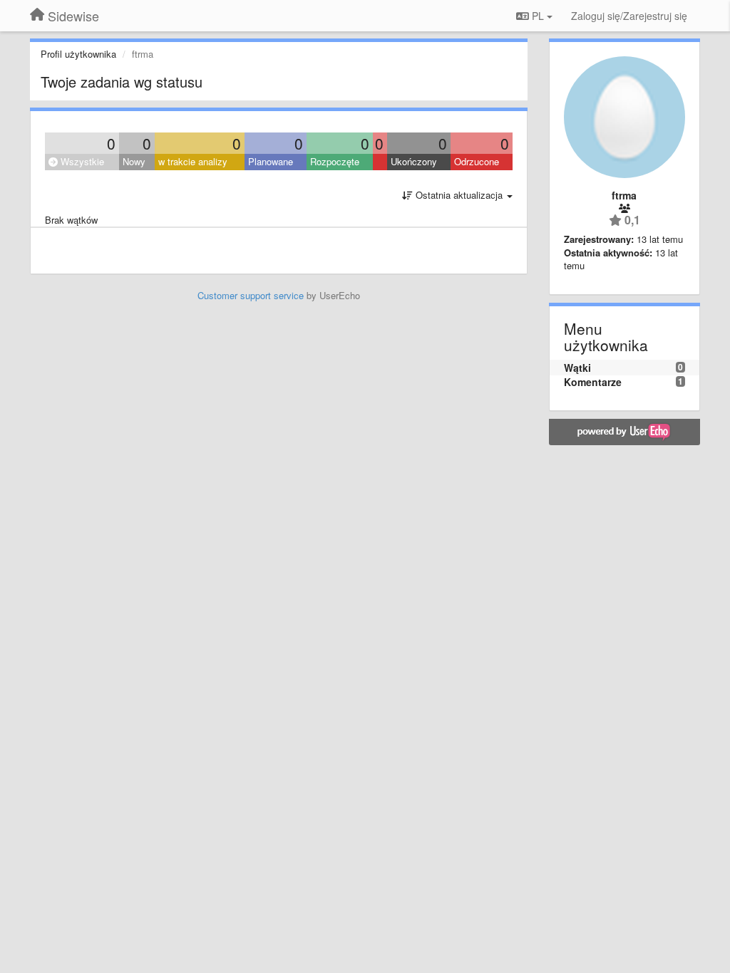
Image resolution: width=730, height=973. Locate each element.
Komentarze (593, 382)
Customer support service (250, 295)
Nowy (134, 161)
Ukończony (414, 161)
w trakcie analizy (192, 161)
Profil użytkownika (78, 54)
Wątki (577, 367)
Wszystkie (81, 161)
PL (538, 16)
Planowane (270, 161)
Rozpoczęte (334, 161)
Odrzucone (476, 161)
